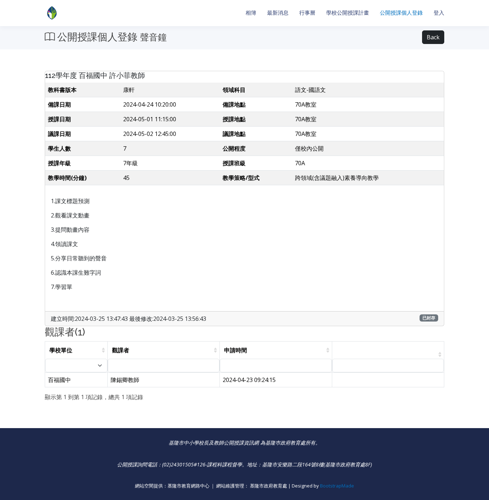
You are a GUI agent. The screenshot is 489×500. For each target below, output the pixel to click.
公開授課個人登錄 (401, 12)
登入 (439, 12)
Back (433, 37)
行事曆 (307, 12)
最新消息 (278, 12)
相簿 (251, 12)
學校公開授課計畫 (347, 12)
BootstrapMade (337, 485)
